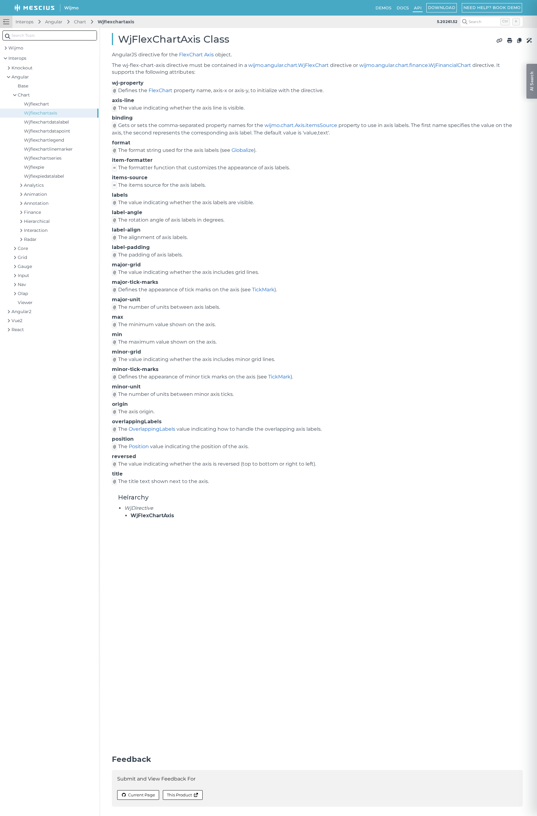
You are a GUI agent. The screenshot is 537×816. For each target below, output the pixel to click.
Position (139, 446)
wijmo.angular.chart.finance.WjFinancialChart (415, 65)
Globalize (243, 150)
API (417, 7)
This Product (179, 794)
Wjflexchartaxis (116, 22)
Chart (80, 22)
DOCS (403, 7)
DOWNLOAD (441, 7)
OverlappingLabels (152, 429)
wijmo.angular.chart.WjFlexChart (288, 65)
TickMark (263, 290)
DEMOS (383, 7)
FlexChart (191, 55)
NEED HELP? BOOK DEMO (492, 7)
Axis (209, 55)
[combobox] (49, 35)
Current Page (141, 794)
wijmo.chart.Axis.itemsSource (300, 125)
